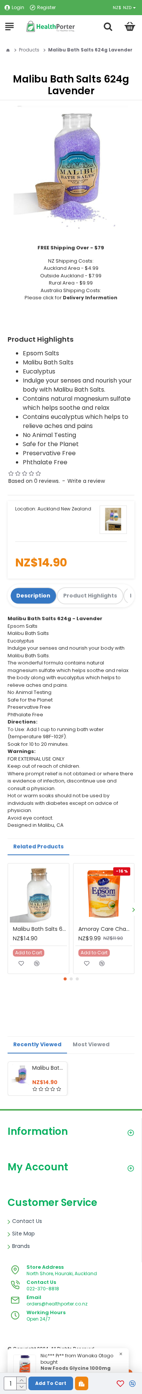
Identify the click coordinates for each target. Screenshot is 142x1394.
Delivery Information (90, 297)
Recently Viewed (37, 1044)
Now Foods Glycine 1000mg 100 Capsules (76, 1371)
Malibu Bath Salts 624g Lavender (48, 1067)
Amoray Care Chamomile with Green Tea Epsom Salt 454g (105, 929)
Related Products (38, 846)
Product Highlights (90, 595)
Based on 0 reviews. (34, 481)
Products (29, 50)
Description (33, 595)
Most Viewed (91, 1044)
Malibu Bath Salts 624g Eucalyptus (40, 929)
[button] (133, 909)
